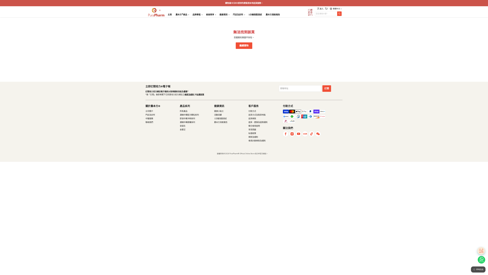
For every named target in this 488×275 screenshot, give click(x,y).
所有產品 (183, 111)
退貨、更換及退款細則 (258, 122)
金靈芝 (183, 129)
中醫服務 (149, 118)
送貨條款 (252, 118)
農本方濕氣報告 (273, 14)
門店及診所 (238, 14)
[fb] (285, 134)
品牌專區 (197, 14)
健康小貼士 (219, 111)
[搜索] (339, 13)
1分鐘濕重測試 (255, 14)
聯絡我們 (149, 122)
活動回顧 (218, 115)
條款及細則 (253, 137)
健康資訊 (223, 14)
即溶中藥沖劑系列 (187, 118)
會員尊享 (210, 14)
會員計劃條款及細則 (257, 140)
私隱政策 (252, 133)
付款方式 (252, 111)
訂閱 (326, 88)
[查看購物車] (326, 8)
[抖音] (311, 134)
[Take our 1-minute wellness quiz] (481, 250)
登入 (322, 9)
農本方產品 (182, 14)
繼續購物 (244, 45)
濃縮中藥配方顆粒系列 (189, 115)
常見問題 (252, 129)
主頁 (170, 14)
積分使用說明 (254, 126)
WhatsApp (481, 261)
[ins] (292, 134)
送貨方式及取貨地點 (257, 115)
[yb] (298, 134)
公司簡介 (149, 111)
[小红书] (305, 134)
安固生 (183, 126)
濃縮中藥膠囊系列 (187, 122)
